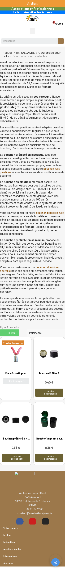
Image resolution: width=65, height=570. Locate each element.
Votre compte (10, 528)
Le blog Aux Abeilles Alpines (32, 12)
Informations (10, 556)
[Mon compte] (5, 23)
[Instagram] (45, 521)
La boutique (9, 542)
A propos (8, 563)
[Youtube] (32, 521)
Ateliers (32, 3)
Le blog (7, 535)
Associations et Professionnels (32, 8)
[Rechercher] (61, 41)
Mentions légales (12, 549)
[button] (57, 24)
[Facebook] (20, 521)
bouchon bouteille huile (50, 212)
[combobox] (27, 41)
